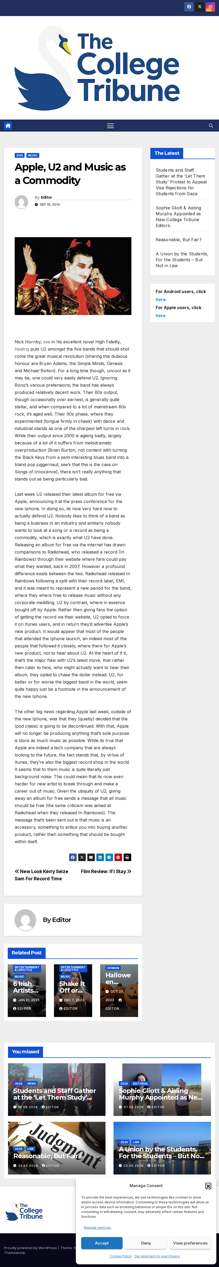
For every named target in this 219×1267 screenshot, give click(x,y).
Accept (102, 1243)
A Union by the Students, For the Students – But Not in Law (182, 259)
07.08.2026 (134, 1107)
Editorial (140, 1083)
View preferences (190, 1243)
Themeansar (14, 1252)
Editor (46, 197)
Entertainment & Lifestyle (27, 969)
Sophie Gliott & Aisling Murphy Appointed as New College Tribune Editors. (161, 1097)
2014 (19, 155)
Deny (146, 1243)
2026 (18, 1083)
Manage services (97, 1228)
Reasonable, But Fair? (179, 239)
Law (31, 1148)
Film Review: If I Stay (104, 871)
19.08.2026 (28, 1107)
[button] (208, 1185)
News (32, 1083)
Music (33, 155)
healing (22, 349)
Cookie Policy (121, 1256)
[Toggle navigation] (110, 125)
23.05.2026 (28, 1166)
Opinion (113, 968)
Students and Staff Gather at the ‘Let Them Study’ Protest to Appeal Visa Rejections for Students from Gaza (181, 181)
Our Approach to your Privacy (157, 1256)
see (46, 341)
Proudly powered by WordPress (31, 1248)
